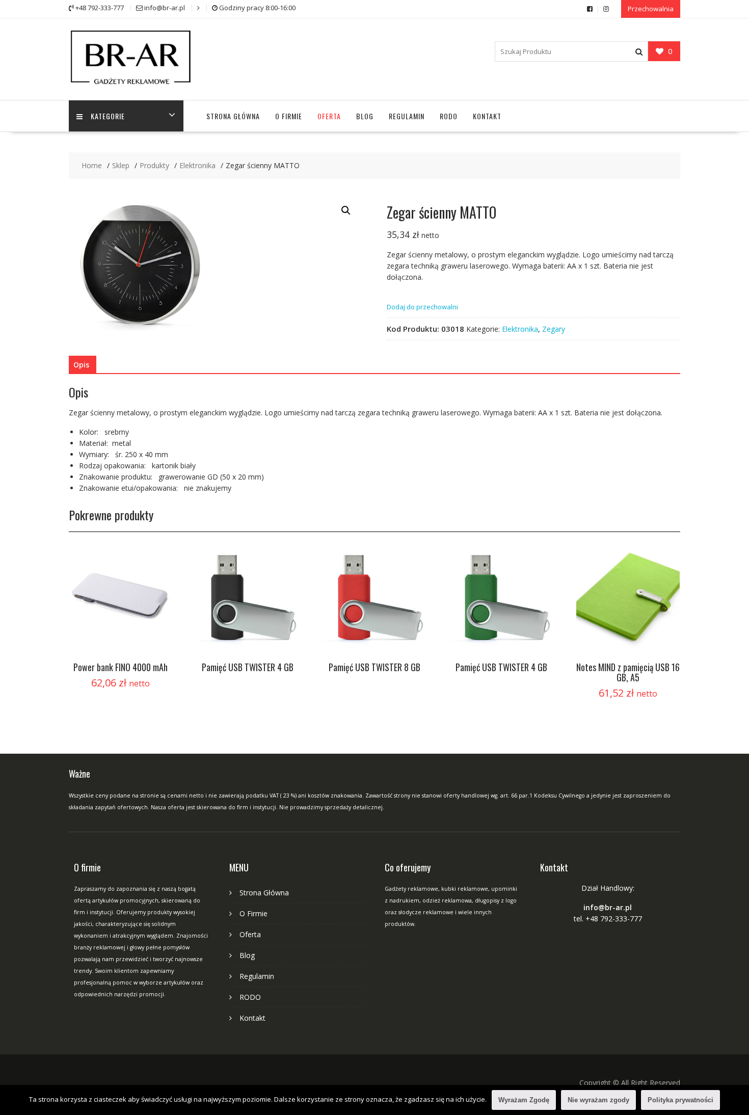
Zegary (553, 329)
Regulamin (406, 116)
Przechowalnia (651, 8)
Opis (81, 364)
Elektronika (520, 329)
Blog (364, 116)
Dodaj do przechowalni (422, 306)
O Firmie (288, 116)
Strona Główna (233, 116)
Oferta (329, 116)
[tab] (81, 365)
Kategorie (108, 116)
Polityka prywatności (680, 1100)
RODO (449, 116)
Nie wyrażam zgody (598, 1100)
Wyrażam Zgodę (523, 1100)
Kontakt (487, 116)
